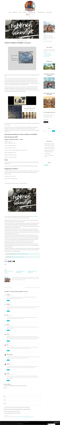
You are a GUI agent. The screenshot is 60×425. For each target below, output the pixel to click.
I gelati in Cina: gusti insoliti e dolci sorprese (49, 156)
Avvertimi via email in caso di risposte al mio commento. (12, 411)
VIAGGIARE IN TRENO (41, 12)
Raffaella (8, 304)
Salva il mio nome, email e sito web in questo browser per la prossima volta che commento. (17, 407)
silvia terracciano (10, 354)
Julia (44, 34)
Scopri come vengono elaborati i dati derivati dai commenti (25, 416)
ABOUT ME (24, 12)
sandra (8, 324)
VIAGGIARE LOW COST (31, 12)
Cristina (8, 373)
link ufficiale (10, 166)
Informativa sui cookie (20, 423)
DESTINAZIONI (14, 12)
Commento (5, 387)
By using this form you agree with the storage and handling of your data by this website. (17, 409)
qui (26, 183)
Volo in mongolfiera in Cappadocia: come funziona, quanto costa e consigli (49, 148)
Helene (8, 334)
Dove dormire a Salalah (8, 287)
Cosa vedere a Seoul (47, 153)
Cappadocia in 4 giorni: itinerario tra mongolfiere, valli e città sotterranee (49, 144)
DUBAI (20, 12)
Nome (5, 396)
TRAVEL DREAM (49, 12)
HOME (10, 12)
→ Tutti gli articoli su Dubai (47, 53)
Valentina (8, 294)
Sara (7, 344)
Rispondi (8, 300)
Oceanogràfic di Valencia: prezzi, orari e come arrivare (32, 287)
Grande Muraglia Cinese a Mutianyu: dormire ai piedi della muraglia (49, 151)
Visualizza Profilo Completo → (47, 41)
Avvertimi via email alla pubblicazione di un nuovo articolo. (12, 413)
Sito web (5, 403)
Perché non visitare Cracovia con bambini (18, 257)
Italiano (29, 14)
